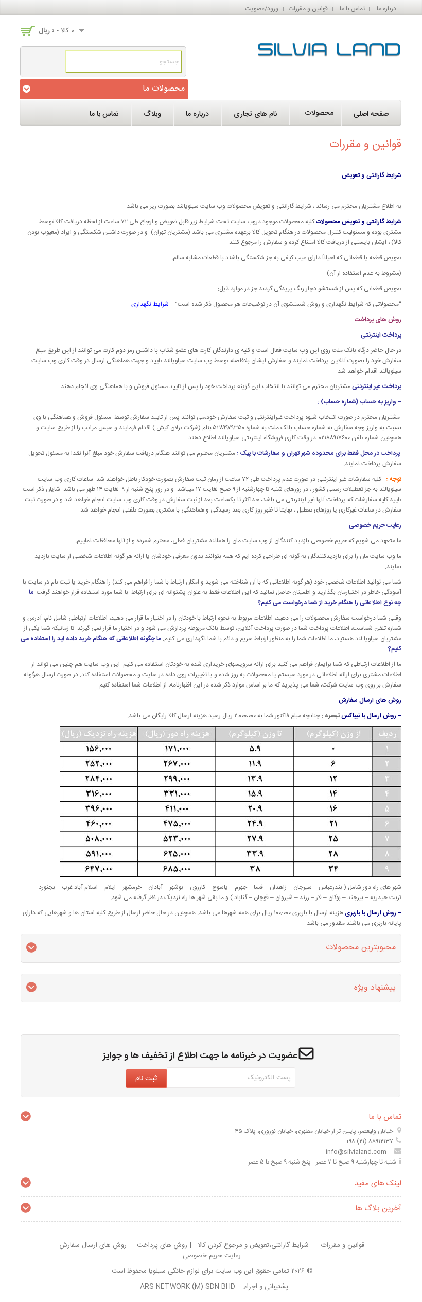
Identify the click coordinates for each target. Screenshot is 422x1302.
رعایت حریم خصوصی (212, 1255)
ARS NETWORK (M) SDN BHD (187, 1286)
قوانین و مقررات (308, 9)
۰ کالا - (56, 31)
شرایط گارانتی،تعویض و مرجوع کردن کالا (253, 1245)
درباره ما (386, 9)
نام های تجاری (255, 114)
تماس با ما (352, 9)
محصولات (319, 113)
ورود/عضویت (261, 9)
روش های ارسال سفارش (93, 1245)
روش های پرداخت (162, 1245)
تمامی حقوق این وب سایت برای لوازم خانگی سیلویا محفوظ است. (199, 1271)
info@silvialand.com (356, 1152)
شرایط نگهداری (150, 304)
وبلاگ (152, 114)
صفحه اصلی (371, 114)
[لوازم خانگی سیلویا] (329, 47)
